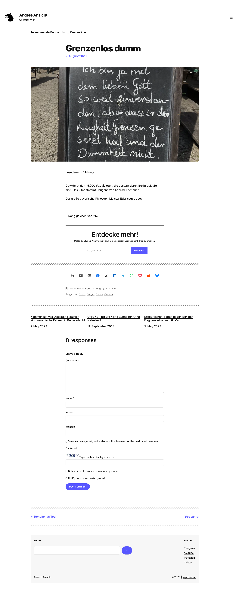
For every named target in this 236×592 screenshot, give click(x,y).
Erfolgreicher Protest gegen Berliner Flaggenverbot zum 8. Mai (168, 318)
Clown (99, 294)
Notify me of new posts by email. (87, 478)
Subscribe (139, 250)
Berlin (82, 294)
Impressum (189, 577)
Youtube (189, 552)
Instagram (190, 557)
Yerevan (190, 516)
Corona (108, 294)
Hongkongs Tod (45, 516)
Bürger (91, 294)
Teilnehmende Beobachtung (49, 32)
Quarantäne (78, 32)
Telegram (189, 548)
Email (69, 412)
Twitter (188, 562)
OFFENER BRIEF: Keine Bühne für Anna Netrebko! (113, 318)
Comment (72, 360)
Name (70, 398)
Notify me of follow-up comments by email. (93, 471)
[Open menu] (231, 17)
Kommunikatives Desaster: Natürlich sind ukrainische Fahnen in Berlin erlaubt (58, 318)
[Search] (127, 550)
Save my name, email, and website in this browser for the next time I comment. (113, 441)
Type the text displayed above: (97, 457)
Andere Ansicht (33, 15)
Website (70, 426)
